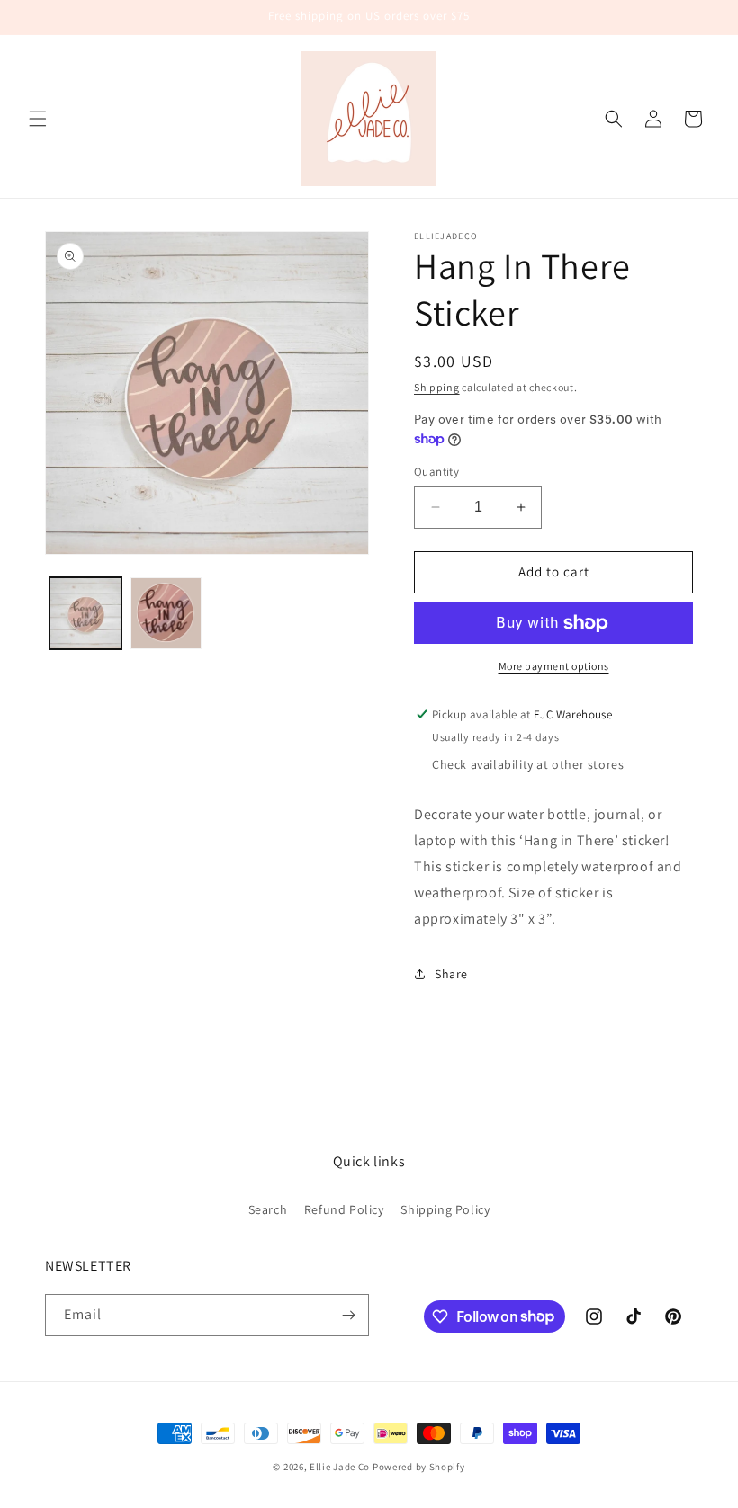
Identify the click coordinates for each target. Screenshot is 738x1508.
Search (268, 1209)
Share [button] (451, 974)
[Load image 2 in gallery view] (166, 613)
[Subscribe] (348, 1315)
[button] (38, 118)
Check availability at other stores (528, 764)
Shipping (437, 387)
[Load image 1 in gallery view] (86, 613)
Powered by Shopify (419, 1466)
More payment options (554, 666)
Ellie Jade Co (340, 1466)
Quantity (436, 471)
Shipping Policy (445, 1209)
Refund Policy (344, 1209)
